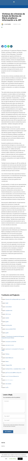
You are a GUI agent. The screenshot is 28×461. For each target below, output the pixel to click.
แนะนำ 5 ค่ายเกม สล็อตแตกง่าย (12, 376)
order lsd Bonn (9, 307)
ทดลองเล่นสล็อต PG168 (11, 329)
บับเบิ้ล (7, 387)
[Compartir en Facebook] (2, 46)
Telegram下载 (9, 365)
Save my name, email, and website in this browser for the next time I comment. (13, 425)
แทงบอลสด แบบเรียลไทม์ (11, 341)
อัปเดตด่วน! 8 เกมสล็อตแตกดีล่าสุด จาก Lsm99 (15, 299)
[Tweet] (5, 46)
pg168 (7, 321)
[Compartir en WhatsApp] (8, 46)
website (7, 318)
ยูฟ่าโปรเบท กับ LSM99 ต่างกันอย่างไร (13, 372)
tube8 (7, 303)
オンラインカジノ (9, 380)
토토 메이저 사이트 (10, 345)
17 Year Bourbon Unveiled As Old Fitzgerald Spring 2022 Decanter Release (12, 337)
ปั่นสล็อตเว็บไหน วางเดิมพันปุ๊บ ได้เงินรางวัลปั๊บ (15, 369)
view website (8, 384)
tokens (7, 361)
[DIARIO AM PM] (14, 2)
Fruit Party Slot (9, 325)
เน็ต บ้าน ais (8, 314)
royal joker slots (9, 310)
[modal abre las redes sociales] (11, 46)
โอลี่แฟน (7, 354)
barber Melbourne (9, 358)
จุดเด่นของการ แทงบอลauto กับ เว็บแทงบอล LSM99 (12, 349)
